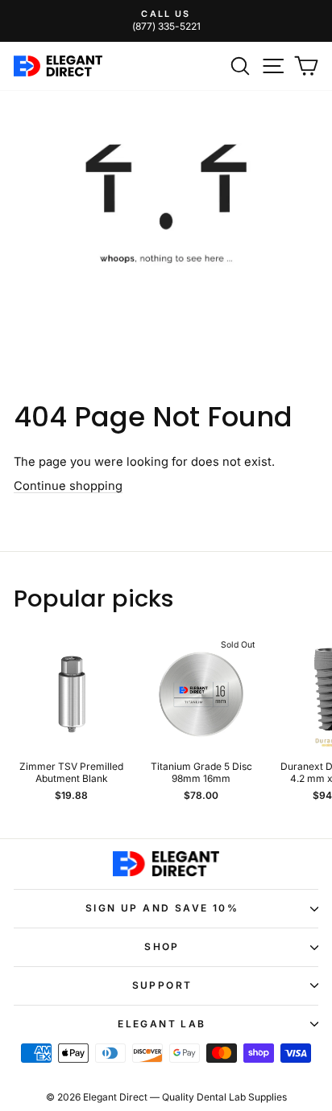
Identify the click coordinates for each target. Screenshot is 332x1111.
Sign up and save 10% (162, 908)
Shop (162, 946)
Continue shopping (68, 486)
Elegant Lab (161, 1024)
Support (162, 985)
